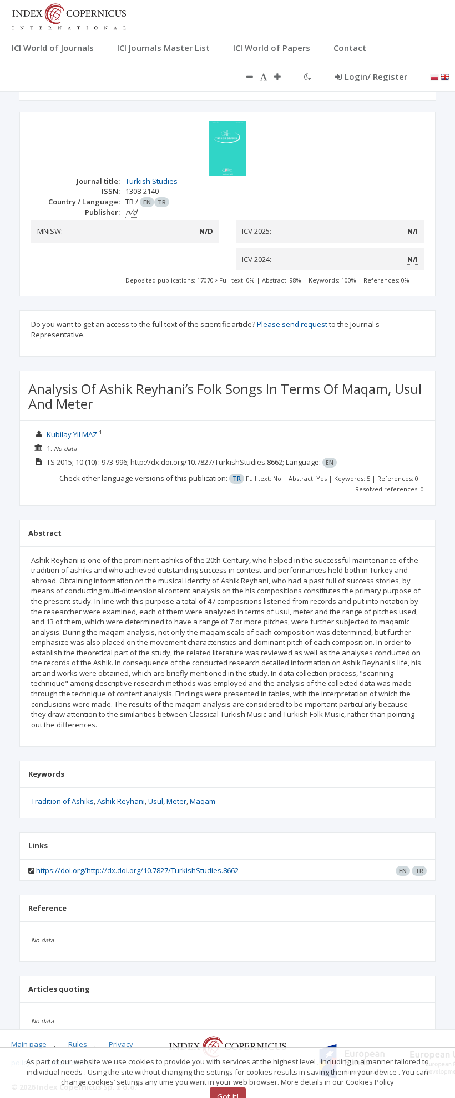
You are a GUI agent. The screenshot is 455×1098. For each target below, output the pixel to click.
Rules (77, 1044)
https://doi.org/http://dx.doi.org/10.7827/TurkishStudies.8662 (137, 870)
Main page (29, 1044)
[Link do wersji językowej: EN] (445, 76)
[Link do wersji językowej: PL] (434, 76)
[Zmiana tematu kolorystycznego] (307, 76)
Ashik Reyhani (121, 801)
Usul (155, 801)
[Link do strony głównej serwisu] (69, 15)
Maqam (202, 801)
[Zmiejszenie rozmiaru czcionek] (244, 76)
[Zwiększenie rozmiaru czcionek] (283, 76)
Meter (176, 801)
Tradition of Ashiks (62, 801)
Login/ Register (376, 76)
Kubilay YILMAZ (72, 434)
